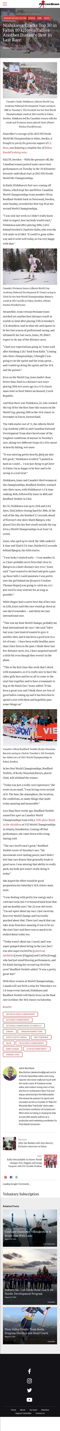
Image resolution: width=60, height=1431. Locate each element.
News (39, 18)
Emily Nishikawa (41, 1037)
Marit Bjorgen (12, 1049)
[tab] (5, 1177)
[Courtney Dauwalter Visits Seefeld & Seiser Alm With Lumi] (29, 1228)
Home (13, 1410)
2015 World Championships (17, 1020)
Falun (8, 1043)
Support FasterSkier (23, 1413)
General (31, 18)
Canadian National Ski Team (15, 18)
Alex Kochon (8, 48)
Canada (9, 1032)
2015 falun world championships (20, 1014)
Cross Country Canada (16, 1037)
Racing (47, 18)
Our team (33, 1410)
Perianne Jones (12, 1055)
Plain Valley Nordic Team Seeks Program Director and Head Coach (26, 1331)
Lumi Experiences (49, 1244)
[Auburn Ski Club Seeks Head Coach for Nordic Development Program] (29, 1277)
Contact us (40, 1413)
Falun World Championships (31, 1043)
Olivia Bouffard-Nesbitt (37, 1049)
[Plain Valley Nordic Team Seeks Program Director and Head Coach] (29, 1325)
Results (7, 1007)
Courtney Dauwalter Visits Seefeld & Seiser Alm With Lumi (28, 1233)
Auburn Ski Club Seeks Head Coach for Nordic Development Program (29, 1291)
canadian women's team (31, 1032)
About (22, 1410)
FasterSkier (51, 1302)
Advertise (45, 1410)
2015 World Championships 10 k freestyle (23, 1026)
